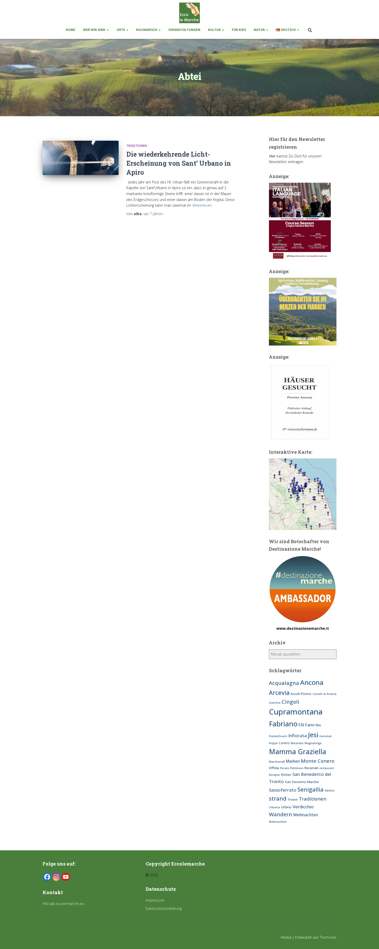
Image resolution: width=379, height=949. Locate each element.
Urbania (274, 807)
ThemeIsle (328, 937)
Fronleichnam (278, 736)
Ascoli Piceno (301, 693)
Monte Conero (317, 761)
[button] (107, 30)
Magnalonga (313, 743)
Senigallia (311, 789)
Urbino (286, 807)
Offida (274, 768)
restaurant (326, 768)
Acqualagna (284, 682)
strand (277, 798)
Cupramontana (296, 712)
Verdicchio (303, 807)
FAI (301, 725)
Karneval (325, 736)
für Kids (239, 30)
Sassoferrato (282, 790)
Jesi (313, 734)
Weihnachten (305, 815)
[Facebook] (47, 877)
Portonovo (296, 768)
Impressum (155, 900)
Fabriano (283, 723)
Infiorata (297, 735)
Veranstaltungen (184, 30)
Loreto (284, 743)
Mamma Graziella (297, 751)
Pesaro (284, 768)
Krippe (273, 743)
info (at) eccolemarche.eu (64, 903)
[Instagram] (56, 877)
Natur (260, 30)
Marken (293, 761)
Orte (121, 30)
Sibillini (329, 790)
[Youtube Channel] (66, 877)
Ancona (312, 682)
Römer (286, 774)
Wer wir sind (94, 30)
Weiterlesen (202, 205)
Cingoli (290, 701)
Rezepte (274, 775)
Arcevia (279, 693)
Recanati (311, 768)
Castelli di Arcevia (324, 694)
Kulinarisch (147, 30)
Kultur (214, 30)
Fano (309, 725)
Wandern (280, 814)
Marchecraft (277, 761)
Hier (272, 156)
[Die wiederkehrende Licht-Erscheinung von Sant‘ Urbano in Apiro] (81, 158)
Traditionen (136, 146)
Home (70, 30)
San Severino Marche (302, 781)
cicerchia (275, 702)
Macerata (297, 743)
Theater (292, 799)
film (318, 725)
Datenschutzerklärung (164, 908)
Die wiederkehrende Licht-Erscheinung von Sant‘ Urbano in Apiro (178, 163)
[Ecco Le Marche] (189, 13)
